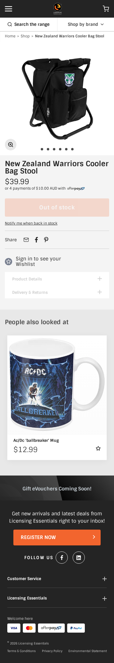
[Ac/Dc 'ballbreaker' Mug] (57, 385)
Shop (25, 36)
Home (10, 36)
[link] (76, 189)
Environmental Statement (87, 651)
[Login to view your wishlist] (98, 448)
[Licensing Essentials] (58, 9)
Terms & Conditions (21, 651)
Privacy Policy (52, 651)
